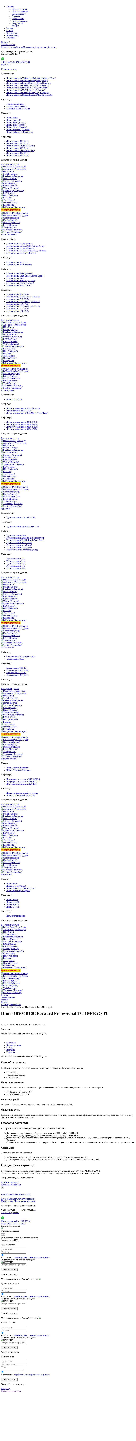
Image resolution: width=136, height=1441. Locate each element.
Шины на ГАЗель (14, 399)
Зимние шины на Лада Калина (20, 248)
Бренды (9, 28)
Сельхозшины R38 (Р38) (17, 670)
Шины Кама (12, 118)
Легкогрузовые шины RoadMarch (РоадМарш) (27, 413)
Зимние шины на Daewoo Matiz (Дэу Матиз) (26, 251)
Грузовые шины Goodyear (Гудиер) (22, 550)
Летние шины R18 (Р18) (17, 155)
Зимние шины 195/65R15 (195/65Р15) (23, 301)
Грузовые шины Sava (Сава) (19, 547)
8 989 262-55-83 (23, 62)
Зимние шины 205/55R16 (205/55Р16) (23, 306)
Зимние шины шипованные (19, 264)
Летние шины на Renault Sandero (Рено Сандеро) (28, 83)
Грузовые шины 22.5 (15, 563)
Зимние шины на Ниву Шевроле (21, 253)
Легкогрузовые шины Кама (18, 411)
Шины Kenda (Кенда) (16, 886)
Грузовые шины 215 (15, 559)
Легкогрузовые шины (11, 1004)
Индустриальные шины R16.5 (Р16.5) (23, 779)
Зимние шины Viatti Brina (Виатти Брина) (25, 276)
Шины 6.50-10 (12, 902)
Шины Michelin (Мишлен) (18, 129)
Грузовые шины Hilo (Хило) (19, 542)
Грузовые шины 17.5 (15, 566)
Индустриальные (19, 21)
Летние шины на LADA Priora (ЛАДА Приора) (27, 92)
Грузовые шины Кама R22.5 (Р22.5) (22, 526)
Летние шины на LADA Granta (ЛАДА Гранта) (27, 85)
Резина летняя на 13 (15, 104)
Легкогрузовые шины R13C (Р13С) (22, 422)
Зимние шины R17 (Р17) (17, 309)
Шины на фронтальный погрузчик (22, 793)
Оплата (9, 1047)
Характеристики (13, 1045)
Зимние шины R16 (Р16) (17, 304)
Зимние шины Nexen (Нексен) (20, 283)
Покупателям (12, 35)
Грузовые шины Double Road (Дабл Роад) (25, 540)
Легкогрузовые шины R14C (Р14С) (22, 424)
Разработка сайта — (13, 1223)
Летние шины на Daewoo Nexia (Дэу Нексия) (26, 88)
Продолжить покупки (11, 1185)
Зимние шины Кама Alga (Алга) (20, 280)
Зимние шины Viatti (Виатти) (19, 273)
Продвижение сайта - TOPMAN (15, 1221)
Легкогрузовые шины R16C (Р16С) (22, 429)
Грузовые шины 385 (15, 568)
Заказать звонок (8, 44)
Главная (4, 1000)
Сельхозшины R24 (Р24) (17, 675)
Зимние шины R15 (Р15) (17, 299)
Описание (11, 1043)
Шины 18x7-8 (12, 904)
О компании (12, 33)
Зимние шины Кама (15, 278)
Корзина (5, 42)
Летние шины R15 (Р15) (17, 143)
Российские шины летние (18, 109)
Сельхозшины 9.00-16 (16, 668)
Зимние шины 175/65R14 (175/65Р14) (23, 297)
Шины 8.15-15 (12, 907)
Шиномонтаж (20, 1201)
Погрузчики (17, 23)
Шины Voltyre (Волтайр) (17, 768)
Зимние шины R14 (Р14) (17, 294)
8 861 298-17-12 (8, 62)
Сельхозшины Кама (15, 659)
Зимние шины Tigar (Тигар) (18, 285)
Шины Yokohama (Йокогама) (19, 132)
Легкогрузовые (18, 14)
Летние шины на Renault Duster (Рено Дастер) (27, 80)
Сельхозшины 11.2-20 (16, 672)
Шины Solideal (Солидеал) (18, 890)
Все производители (10, 164)
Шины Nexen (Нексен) (16, 127)
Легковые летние (19, 9)
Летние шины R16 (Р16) (17, 148)
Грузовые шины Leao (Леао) (19, 545)
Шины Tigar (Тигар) (15, 125)
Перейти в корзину (9, 1182)
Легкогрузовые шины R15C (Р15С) (22, 427)
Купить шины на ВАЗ (16, 106)
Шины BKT (11, 883)
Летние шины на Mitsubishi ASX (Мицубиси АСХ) (29, 95)
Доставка (10, 1050)
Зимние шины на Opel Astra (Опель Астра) (25, 246)
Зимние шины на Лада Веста (19, 243)
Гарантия (10, 1052)
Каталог (10, 7)
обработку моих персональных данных (32, 1257)
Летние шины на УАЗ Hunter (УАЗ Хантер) (25, 90)
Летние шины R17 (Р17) (17, 153)
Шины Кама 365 (13, 120)
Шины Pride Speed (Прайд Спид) (21, 888)
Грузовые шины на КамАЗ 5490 (20, 517)
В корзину (5, 1388)
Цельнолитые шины (15, 916)
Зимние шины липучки (17, 262)
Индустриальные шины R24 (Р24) (21, 784)
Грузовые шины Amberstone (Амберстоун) (25, 538)
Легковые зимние (20, 11)
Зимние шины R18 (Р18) (17, 311)
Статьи (9, 30)
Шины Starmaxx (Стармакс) (18, 770)
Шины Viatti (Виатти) (16, 122)
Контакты (10, 38)
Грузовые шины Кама (16, 535)
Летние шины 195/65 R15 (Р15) (20, 146)
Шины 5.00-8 (12, 900)
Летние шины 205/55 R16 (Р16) (20, 150)
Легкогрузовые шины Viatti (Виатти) (23, 408)
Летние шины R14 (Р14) (17, 141)
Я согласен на (25, 1257)
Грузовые (16, 16)
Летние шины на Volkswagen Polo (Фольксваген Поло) (31, 78)
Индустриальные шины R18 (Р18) (21, 781)
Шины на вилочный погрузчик (20, 795)
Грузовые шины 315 (15, 561)
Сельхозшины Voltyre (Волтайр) (20, 656)
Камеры (15, 26)
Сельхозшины (18, 18)
